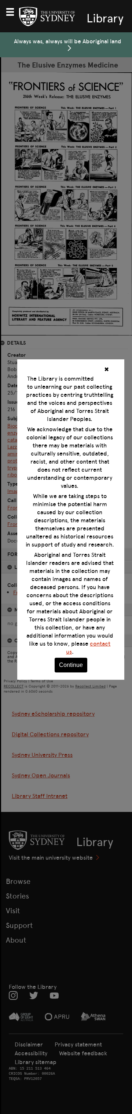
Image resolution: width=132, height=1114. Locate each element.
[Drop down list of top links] (13, 11)
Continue (71, 665)
